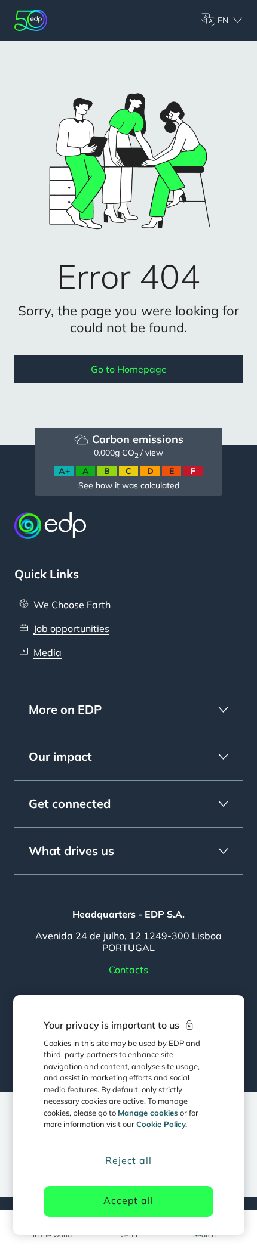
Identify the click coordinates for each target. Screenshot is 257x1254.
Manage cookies (148, 1112)
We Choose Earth (72, 605)
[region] (128, 1115)
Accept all (128, 1200)
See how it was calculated (128, 485)
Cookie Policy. (161, 1124)
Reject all (128, 1160)
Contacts (128, 970)
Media (47, 652)
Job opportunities (71, 628)
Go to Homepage (129, 369)
